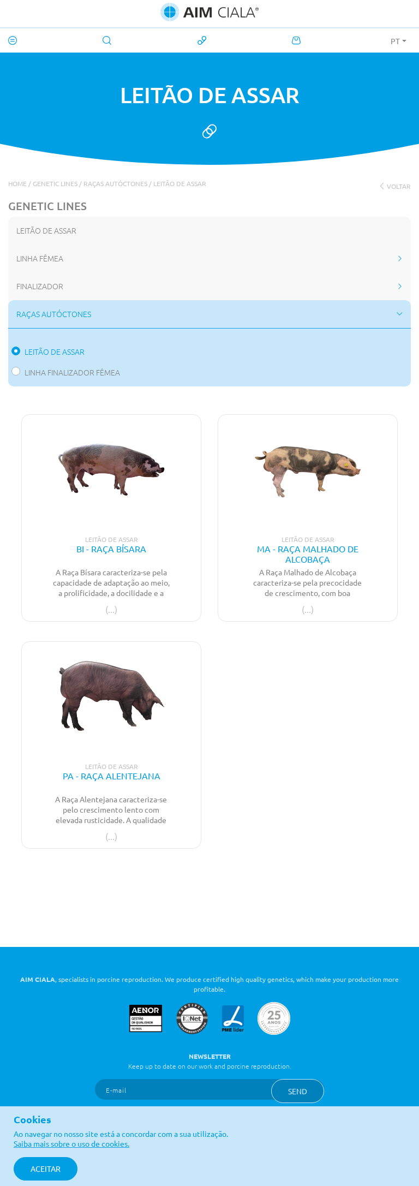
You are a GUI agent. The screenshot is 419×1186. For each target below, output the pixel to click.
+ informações (111, 598)
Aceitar (46, 1168)
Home (17, 183)
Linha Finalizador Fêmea (72, 372)
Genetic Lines (55, 183)
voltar (398, 186)
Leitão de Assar (179, 183)
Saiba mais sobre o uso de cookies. (71, 1143)
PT (395, 41)
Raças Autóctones (115, 183)
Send (297, 1091)
